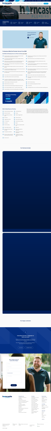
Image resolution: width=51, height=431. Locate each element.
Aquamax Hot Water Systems (35, 408)
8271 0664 (25, 53)
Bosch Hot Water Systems (34, 406)
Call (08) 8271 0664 (39, 3)
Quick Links (43, 410)
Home (26, 0)
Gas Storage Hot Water (34, 399)
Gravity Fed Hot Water (34, 403)
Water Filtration (21, 410)
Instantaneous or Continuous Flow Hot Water (35, 398)
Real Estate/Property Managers (22, 412)
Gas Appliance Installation (22, 404)
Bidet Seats (20, 411)
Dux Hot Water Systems (34, 407)
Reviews (33, 0)
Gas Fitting (28, 3)
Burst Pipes (20, 407)
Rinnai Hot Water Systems (34, 405)
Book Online (46, 3)
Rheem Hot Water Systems (34, 404)
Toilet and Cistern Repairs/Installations (23, 401)
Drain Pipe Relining (21, 409)
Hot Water (18, 3)
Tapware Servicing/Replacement (23, 402)
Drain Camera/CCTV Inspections (44, 400)
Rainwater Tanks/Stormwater (22, 400)
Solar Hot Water (33, 402)
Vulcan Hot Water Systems (34, 411)
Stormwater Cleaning (44, 399)
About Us (29, 0)
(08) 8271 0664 (31, 37)
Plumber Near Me (39, 0)
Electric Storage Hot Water (34, 400)
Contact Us (43, 0)
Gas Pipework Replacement (43, 408)
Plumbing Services (21, 396)
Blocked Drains (23, 3)
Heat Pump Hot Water (34, 401)
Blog (35, 0)
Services (14, 3)
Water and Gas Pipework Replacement (23, 408)
